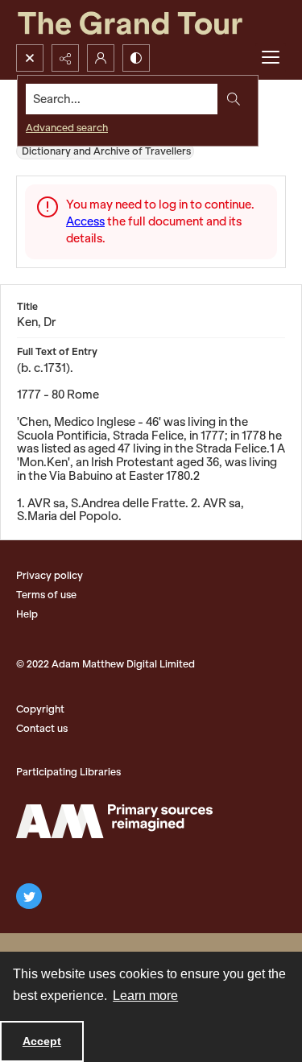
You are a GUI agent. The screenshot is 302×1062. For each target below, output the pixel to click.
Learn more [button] (145, 995)
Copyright (40, 709)
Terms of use (46, 595)
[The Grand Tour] (151, 22)
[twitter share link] (29, 896)
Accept (42, 1041)
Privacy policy (49, 575)
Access (85, 221)
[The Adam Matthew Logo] (114, 821)
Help (27, 614)
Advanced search (67, 128)
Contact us (42, 728)
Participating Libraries (68, 772)
